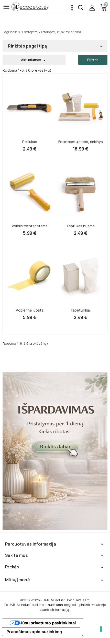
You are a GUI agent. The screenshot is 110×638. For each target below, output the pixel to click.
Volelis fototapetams (30, 226)
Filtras (92, 59)
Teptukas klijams (80, 226)
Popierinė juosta (29, 310)
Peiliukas (29, 141)
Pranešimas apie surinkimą (34, 631)
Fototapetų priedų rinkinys (80, 141)
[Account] (92, 7)
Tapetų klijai (80, 310)
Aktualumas (34, 60)
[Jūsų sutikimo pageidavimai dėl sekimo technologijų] (101, 629)
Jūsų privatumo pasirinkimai (48, 622)
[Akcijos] (55, 451)
